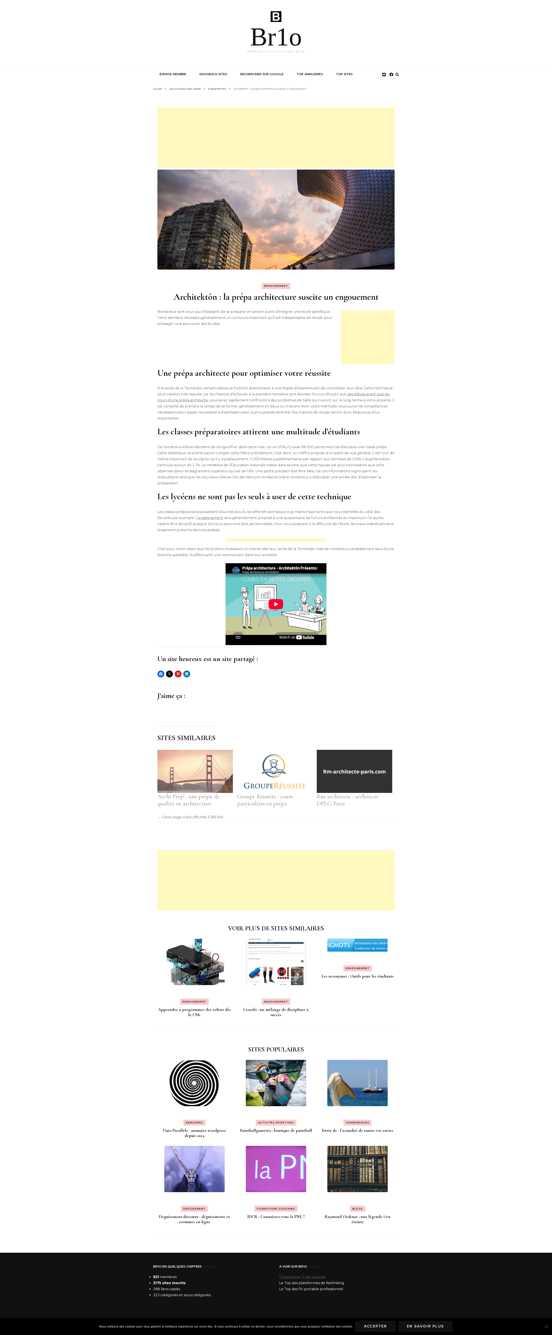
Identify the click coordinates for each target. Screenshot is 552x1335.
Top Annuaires (310, 74)
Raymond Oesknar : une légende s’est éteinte (357, 1219)
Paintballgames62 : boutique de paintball (276, 1130)
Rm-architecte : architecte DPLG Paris (348, 800)
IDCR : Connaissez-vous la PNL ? (276, 1216)
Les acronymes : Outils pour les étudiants (357, 976)
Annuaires (194, 1122)
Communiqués (357, 1122)
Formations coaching (276, 1208)
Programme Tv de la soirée (302, 1277)
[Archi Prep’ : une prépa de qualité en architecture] (195, 771)
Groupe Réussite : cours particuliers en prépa (265, 800)
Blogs (357, 1208)
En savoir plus (425, 1326)
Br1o (276, 36)
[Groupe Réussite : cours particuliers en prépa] (275, 771)
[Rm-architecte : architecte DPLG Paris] (354, 771)
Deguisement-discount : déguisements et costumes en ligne (194, 1219)
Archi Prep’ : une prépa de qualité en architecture (188, 800)
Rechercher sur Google (262, 74)
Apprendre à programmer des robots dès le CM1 (194, 1012)
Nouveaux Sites (213, 74)
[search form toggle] (397, 74)
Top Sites (344, 74)
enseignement (210, 518)
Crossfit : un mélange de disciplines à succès (276, 1012)
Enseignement (276, 285)
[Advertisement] (276, 138)
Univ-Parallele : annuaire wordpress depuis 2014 (194, 1133)
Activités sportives (276, 1122)
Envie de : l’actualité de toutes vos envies (357, 1130)
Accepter (375, 1326)
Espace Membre (173, 74)
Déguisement (194, 1208)
